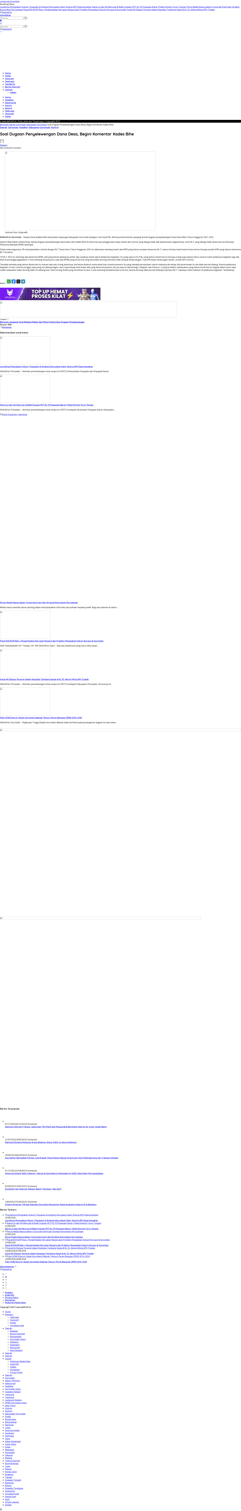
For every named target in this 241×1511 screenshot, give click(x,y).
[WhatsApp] (6, 1463)
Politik (8, 76)
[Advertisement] (120, 52)
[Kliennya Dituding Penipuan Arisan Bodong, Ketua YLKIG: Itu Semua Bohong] (11, 1314)
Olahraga (9, 81)
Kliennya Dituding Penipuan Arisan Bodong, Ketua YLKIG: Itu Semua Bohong (40, 1320)
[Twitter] (6, 1455)
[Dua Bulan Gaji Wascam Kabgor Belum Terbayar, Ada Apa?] (11, 1361)
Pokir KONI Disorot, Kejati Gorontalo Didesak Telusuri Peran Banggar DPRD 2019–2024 (41, 717)
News (8, 15)
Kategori (9, 1492)
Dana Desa (55, 322)
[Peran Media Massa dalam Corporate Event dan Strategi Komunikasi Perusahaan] (44, 1409)
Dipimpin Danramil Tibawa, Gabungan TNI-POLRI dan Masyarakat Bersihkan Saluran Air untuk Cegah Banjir (56, 1305)
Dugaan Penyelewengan (72, 322)
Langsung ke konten (10, 1)
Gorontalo (13, 127)
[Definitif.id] (6, 12)
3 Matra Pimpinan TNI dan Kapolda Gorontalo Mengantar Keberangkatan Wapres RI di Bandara (50, 1382)
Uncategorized (17, 1503)
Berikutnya (5, 274)
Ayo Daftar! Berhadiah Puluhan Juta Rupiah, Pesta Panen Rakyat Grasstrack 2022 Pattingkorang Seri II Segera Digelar (61, 1336)
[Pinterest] (6, 1457)
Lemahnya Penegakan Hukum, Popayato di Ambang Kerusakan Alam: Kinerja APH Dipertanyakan (45, 7)
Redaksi (3, 145)
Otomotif (9, 78)
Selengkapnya (7, 1444)
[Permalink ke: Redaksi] (2, 142)
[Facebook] (6, 1452)
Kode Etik (9, 1473)
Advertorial (10, 102)
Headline (9, 100)
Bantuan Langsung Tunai (12, 322)
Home (3, 15)
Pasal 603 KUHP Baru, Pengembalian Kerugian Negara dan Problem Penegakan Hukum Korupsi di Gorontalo (74, 9)
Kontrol (8, 108)
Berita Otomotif (12, 87)
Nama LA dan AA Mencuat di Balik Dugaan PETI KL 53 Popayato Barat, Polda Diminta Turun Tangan (139, 7)
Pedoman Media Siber (15, 1480)
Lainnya (8, 89)
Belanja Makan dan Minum (36, 322)
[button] (25, 18)
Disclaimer (10, 1478)
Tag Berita (10, 84)
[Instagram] (6, 1460)
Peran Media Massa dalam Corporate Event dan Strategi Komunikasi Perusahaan (39, 602)
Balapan (14, 1509)
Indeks (13, 92)
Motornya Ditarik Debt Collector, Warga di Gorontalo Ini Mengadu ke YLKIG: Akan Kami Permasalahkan (54, 1351)
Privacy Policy (11, 1475)
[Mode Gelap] (1, 20)
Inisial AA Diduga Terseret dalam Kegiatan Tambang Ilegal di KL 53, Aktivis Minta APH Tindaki (171, 9)
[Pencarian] (1, 23)
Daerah (3, 127)
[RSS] (6, 1466)
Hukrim (8, 105)
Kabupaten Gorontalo (39, 127)
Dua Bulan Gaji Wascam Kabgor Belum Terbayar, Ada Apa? (33, 1367)
